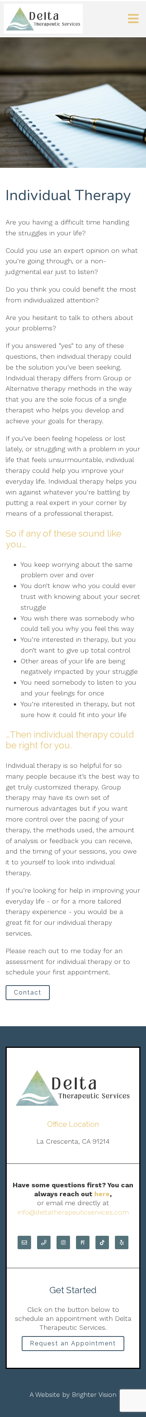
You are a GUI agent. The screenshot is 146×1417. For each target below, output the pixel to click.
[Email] (24, 1242)
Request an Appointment (73, 1343)
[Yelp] (121, 1242)
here (102, 1194)
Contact (28, 992)
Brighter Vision (94, 1394)
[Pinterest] (82, 1242)
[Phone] (44, 1242)
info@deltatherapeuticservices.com (73, 1212)
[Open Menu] (133, 19)
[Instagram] (63, 1242)
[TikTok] (102, 1242)
